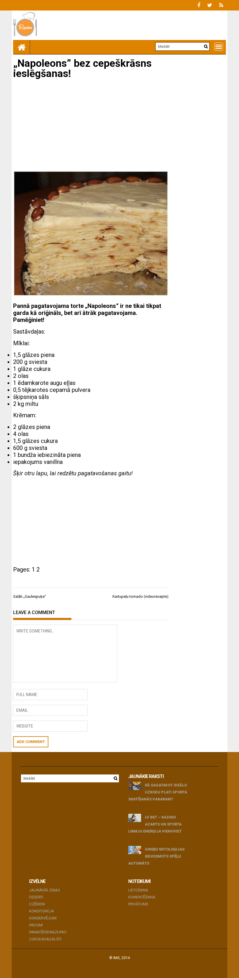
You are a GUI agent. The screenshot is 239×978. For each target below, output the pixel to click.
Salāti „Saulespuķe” (29, 596)
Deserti (36, 897)
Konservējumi (43, 918)
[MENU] (218, 47)
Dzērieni (37, 904)
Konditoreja (41, 911)
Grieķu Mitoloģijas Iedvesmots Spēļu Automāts (156, 856)
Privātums (138, 904)
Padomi (36, 925)
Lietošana (138, 890)
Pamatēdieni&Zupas (47, 932)
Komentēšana (141, 897)
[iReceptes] (21, 47)
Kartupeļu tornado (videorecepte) (140, 596)
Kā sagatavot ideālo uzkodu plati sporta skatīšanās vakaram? (157, 792)
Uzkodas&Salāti (45, 939)
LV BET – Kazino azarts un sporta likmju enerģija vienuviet (155, 824)
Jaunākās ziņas (44, 890)
